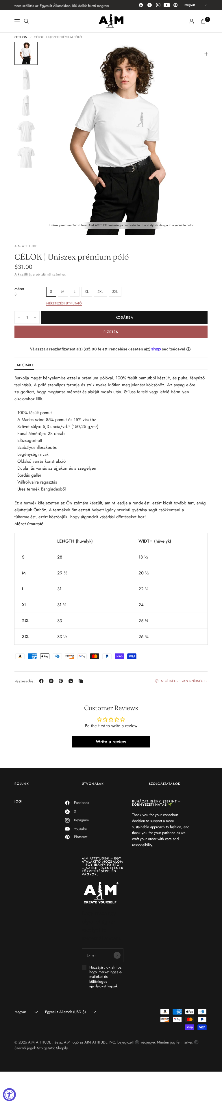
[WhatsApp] (72, 680)
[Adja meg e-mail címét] (117, 955)
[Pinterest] (175, 5)
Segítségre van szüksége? (184, 681)
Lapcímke (24, 365)
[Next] (193, 138)
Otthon (20, 37)
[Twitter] (149, 5)
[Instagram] (158, 5)
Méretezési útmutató (64, 303)
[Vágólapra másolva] (81, 680)
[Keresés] (26, 21)
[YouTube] (166, 5)
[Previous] (55, 138)
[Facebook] (140, 5)
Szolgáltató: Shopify (52, 1048)
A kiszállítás (23, 274)
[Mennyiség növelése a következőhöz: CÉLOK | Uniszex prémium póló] (35, 317)
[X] (52, 680)
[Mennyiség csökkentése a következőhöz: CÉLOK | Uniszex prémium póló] (19, 317)
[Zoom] (206, 53)
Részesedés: (24, 681)
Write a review (111, 741)
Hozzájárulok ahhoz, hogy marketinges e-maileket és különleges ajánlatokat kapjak (106, 977)
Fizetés (110, 332)
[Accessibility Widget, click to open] (9, 1094)
